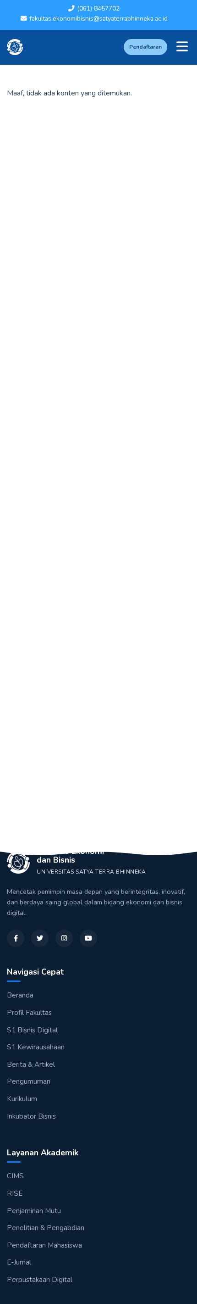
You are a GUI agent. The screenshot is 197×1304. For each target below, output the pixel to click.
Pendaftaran (145, 46)
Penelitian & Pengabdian (45, 1227)
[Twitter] (40, 938)
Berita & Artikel (31, 1064)
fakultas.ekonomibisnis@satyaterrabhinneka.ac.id (98, 18)
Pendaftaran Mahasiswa (44, 1245)
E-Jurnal (19, 1262)
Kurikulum (22, 1098)
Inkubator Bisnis (31, 1116)
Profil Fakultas (29, 1012)
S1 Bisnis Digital (32, 1030)
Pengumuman (28, 1081)
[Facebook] (15, 938)
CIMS (15, 1176)
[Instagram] (64, 938)
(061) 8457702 (98, 8)
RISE (14, 1193)
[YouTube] (88, 938)
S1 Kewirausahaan (36, 1047)
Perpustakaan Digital (39, 1279)
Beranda (20, 995)
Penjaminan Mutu (34, 1210)
